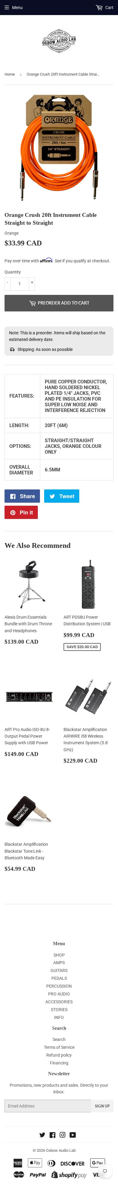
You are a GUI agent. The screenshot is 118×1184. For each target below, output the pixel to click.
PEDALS (59, 978)
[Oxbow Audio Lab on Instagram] (63, 1135)
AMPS (59, 962)
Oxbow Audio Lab (61, 1150)
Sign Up (102, 1106)
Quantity (13, 272)
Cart (108, 7)
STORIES (59, 1009)
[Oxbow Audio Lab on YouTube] (73, 1135)
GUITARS (59, 970)
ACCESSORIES (59, 1001)
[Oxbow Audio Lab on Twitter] (42, 1135)
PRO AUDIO (59, 994)
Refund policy (59, 1055)
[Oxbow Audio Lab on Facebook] (52, 1135)
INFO (59, 1017)
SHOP (59, 955)
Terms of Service (59, 1047)
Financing (59, 1063)
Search (59, 1039)
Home (10, 74)
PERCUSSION (59, 986)
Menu (17, 7)
